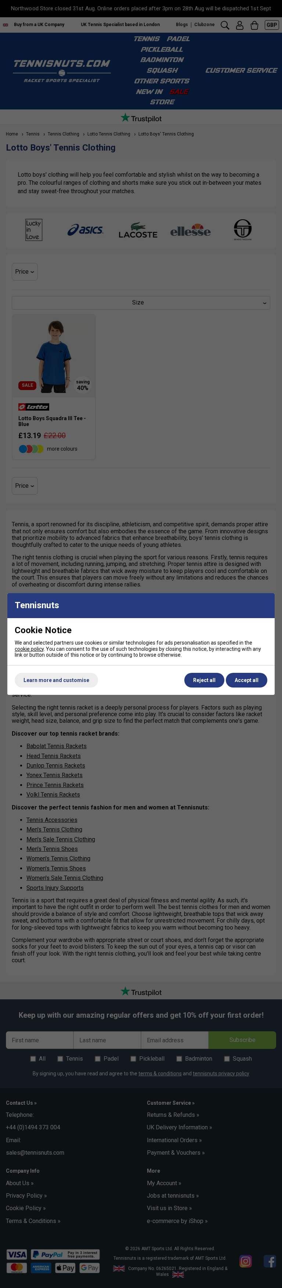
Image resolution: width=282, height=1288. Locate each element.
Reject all (204, 680)
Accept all (246, 680)
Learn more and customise (56, 680)
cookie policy (29, 649)
